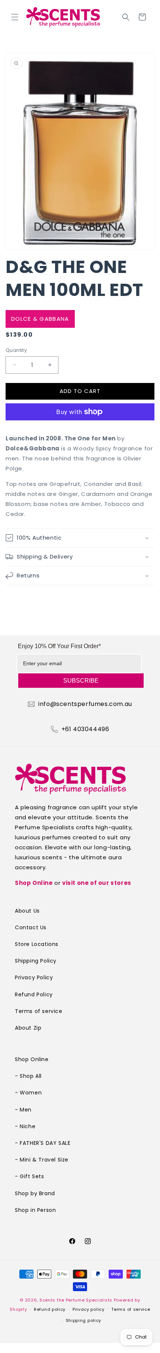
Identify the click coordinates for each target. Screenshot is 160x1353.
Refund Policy (34, 994)
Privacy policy (89, 1309)
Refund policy (49, 1309)
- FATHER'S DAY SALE (42, 1143)
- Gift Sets (29, 1176)
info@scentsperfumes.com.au (85, 704)
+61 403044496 (85, 729)
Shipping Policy (36, 960)
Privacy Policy (34, 977)
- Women (28, 1092)
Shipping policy (84, 1320)
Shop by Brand (35, 1193)
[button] (15, 17)
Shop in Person (35, 1210)
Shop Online (34, 883)
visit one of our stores (96, 883)
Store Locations (36, 944)
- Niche (25, 1126)
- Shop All (28, 1076)
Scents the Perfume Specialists (75, 1300)
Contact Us (31, 927)
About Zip (28, 1028)
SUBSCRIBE (81, 680)
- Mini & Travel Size (41, 1159)
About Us (27, 910)
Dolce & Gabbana (40, 319)
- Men (23, 1109)
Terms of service (39, 1011)
